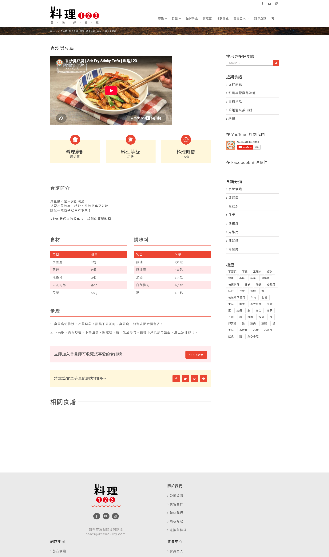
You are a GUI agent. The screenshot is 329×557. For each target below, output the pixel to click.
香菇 (231, 329)
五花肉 (257, 271)
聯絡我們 (176, 513)
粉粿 (231, 119)
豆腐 (231, 317)
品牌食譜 (235, 189)
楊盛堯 (233, 249)
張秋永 (233, 206)
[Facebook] (96, 516)
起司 (261, 317)
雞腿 (264, 323)
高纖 (256, 329)
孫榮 (231, 215)
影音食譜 (59, 551)
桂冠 (231, 291)
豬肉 (250, 317)
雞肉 (253, 323)
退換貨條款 (178, 530)
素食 (242, 304)
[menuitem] (162, 18)
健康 (231, 278)
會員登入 (176, 551)
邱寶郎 (233, 198)
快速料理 (234, 284)
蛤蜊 (239, 310)
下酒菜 (232, 271)
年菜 (253, 278)
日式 (248, 284)
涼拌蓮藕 (235, 84)
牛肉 (253, 297)
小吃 (242, 278)
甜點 (265, 297)
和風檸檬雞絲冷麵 (242, 93)
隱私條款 (176, 521)
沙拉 (242, 291)
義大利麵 (256, 304)
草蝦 (270, 304)
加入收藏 (197, 355)
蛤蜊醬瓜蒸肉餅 (240, 110)
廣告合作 (176, 504)
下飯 (245, 271)
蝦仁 (258, 310)
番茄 (231, 304)
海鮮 (253, 291)
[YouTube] (106, 516)
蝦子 (269, 310)
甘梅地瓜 (235, 101)
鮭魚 (231, 336)
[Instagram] (115, 516)
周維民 (233, 232)
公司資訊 (176, 495)
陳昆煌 (233, 240)
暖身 (259, 284)
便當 (270, 271)
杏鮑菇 (271, 284)
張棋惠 (233, 223)
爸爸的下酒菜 (236, 297)
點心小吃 (253, 336)
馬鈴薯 (243, 329)
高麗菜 (268, 329)
